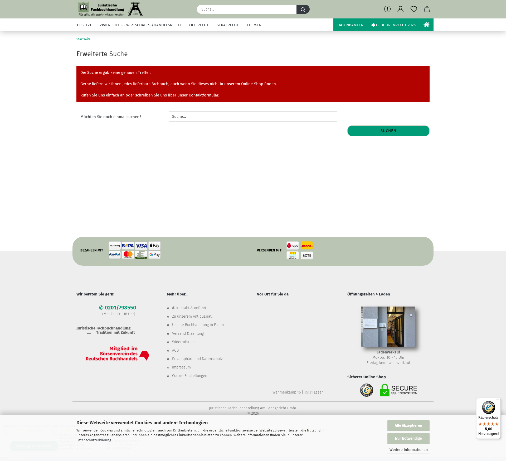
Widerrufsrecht (184, 342)
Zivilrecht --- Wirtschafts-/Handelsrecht (140, 25)
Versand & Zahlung (188, 333)
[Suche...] (303, 9)
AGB (175, 350)
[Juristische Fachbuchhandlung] (110, 9)
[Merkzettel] (413, 9)
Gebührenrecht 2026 (395, 25)
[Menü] (497, 401)
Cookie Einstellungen (189, 375)
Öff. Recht (199, 25)
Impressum (181, 367)
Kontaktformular (203, 95)
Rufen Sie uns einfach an (102, 95)
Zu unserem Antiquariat (192, 316)
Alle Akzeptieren (408, 425)
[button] (400, 9)
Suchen (388, 130)
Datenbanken (350, 25)
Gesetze (84, 25)
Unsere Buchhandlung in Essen (198, 325)
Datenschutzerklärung (93, 440)
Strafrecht (228, 25)
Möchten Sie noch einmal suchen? (110, 116)
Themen (254, 25)
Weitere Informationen (409, 450)
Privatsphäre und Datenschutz (197, 359)
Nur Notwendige (408, 438)
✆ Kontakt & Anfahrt (189, 308)
